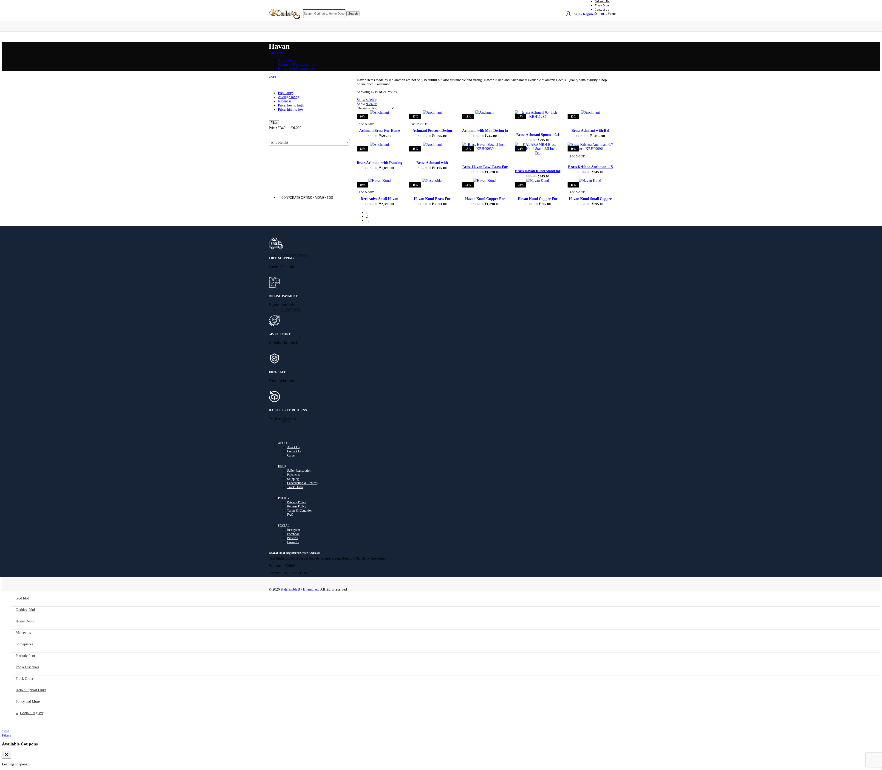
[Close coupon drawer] (6, 755)
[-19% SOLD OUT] (380, 181)
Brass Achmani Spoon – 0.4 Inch (537, 137)
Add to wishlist (394, 119)
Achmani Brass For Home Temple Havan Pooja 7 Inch (379, 133)
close (5, 731)
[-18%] (485, 112)
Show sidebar (366, 100)
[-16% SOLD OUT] (380, 112)
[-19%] (538, 181)
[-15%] (590, 112)
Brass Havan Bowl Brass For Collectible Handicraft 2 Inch (485, 169)
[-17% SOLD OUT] (432, 112)
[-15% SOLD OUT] (590, 181)
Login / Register (31, 713)
